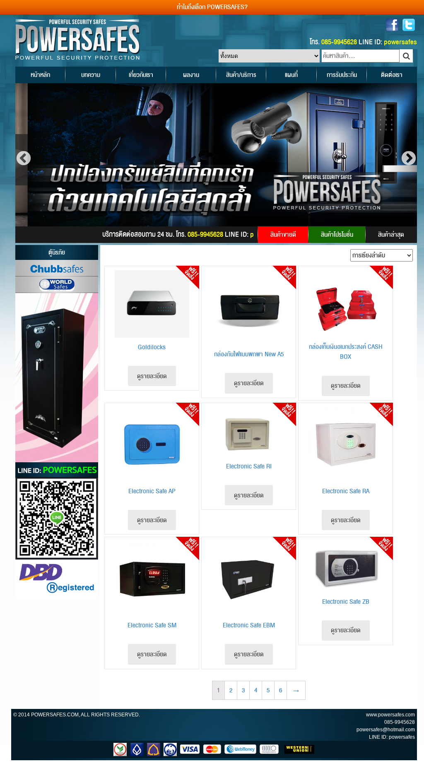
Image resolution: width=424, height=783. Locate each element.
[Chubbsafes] (56, 268)
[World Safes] (56, 284)
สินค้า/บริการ (241, 75)
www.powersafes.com (390, 715)
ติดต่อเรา (391, 75)
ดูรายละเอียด (152, 376)
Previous (23, 159)
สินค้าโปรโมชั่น (337, 234)
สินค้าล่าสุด (391, 234)
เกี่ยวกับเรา (141, 75)
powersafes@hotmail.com (386, 730)
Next (408, 159)
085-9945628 (399, 722)
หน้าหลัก (40, 75)
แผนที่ (291, 75)
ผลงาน (191, 75)
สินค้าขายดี (283, 234)
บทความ (90, 75)
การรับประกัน (342, 75)
